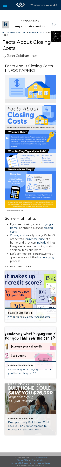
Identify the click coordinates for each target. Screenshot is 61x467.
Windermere (41, 457)
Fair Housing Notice (41, 463)
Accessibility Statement (21, 463)
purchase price (35, 239)
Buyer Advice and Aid (14, 32)
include (42, 242)
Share (56, 39)
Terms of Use (22, 460)
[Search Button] (54, 24)
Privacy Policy (38, 460)
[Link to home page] (20, 5)
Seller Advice (36, 32)
